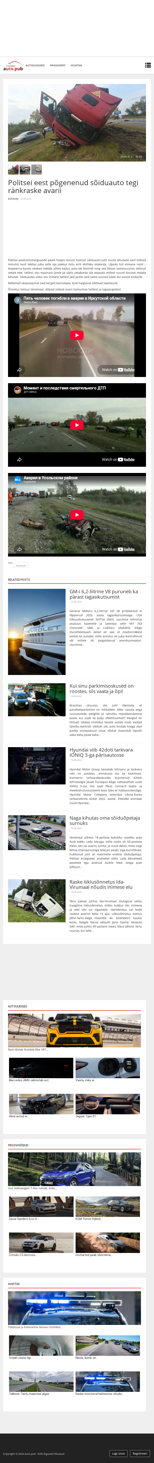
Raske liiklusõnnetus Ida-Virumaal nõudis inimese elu (101, 884)
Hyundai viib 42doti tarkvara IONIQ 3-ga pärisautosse (101, 752)
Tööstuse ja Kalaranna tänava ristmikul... (35, 1327)
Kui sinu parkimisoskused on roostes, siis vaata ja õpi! (102, 688)
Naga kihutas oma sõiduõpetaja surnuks (105, 820)
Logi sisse (118, 1453)
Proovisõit (58, 65)
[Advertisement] (77, 28)
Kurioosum (21, 565)
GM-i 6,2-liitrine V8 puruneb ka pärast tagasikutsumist (104, 594)
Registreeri (140, 1453)
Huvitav (76, 65)
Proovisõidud (18, 1145)
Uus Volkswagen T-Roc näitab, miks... (32, 1188)
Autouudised (35, 65)
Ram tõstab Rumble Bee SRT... (28, 1049)
